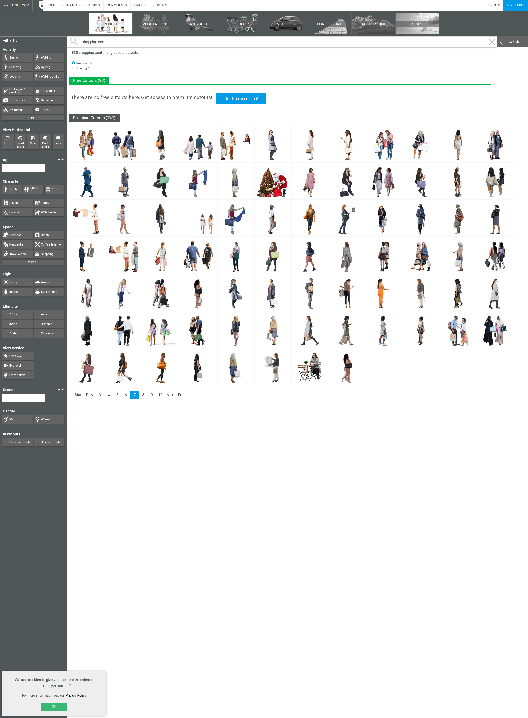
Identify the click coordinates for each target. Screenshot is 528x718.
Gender (9, 411)
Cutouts (69, 5)
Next (170, 395)
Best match (84, 63)
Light (7, 274)
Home (51, 5)
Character (11, 181)
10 (160, 395)
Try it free (516, 5)
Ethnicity (10, 306)
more (31, 117)
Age (6, 160)
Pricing (140, 5)
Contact (160, 5)
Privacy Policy (76, 695)
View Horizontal (16, 130)
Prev (90, 395)
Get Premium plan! (241, 98)
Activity (9, 49)
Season (9, 389)
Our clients (117, 5)
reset (61, 159)
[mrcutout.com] (21, 5)
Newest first (84, 69)
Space (8, 227)
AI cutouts (11, 434)
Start (78, 395)
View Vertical (14, 348)
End (181, 395)
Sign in (494, 5)
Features (92, 5)
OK (54, 707)
